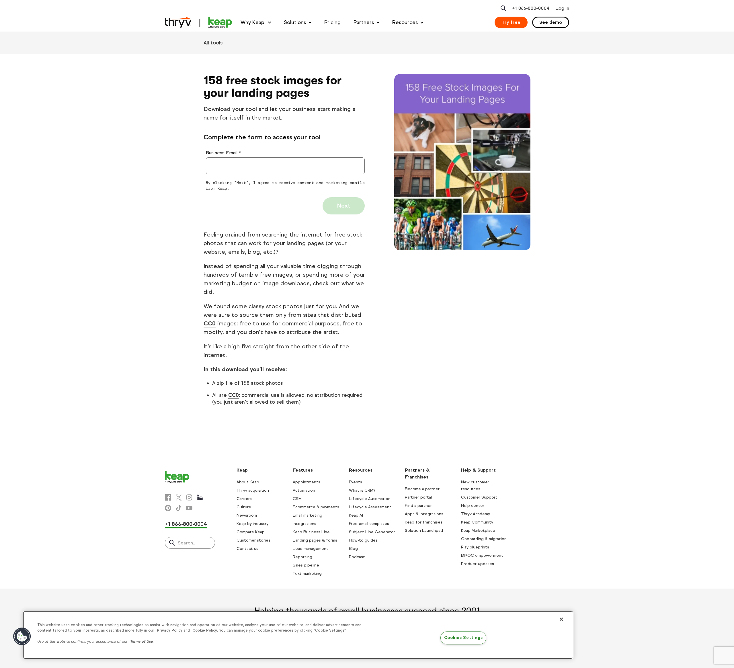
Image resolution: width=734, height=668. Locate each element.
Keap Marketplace (478, 530)
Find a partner (418, 505)
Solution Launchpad (424, 530)
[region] (298, 635)
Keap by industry (252, 523)
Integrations (304, 523)
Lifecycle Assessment (370, 507)
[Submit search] (172, 543)
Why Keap (253, 22)
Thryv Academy (475, 513)
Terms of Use (141, 641)
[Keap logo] (198, 22)
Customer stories (253, 540)
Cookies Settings (463, 637)
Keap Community (477, 522)
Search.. (186, 543)
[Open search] (503, 8)
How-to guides (363, 540)
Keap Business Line (311, 532)
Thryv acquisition (253, 490)
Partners (364, 22)
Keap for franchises (423, 522)
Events (355, 482)
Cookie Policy (204, 630)
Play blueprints (475, 547)
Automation (304, 490)
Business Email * (223, 152)
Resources (405, 22)
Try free (511, 22)
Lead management (310, 548)
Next (343, 205)
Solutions (295, 22)
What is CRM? (362, 490)
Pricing (332, 22)
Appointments (306, 482)
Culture (244, 507)
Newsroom (247, 515)
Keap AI (356, 515)
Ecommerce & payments (316, 507)
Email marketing (307, 515)
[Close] (561, 619)
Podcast (357, 556)
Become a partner (422, 489)
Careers (244, 498)
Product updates (477, 563)
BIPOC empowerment (482, 555)
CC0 (210, 323)
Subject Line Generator (372, 532)
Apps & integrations (424, 513)
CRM (297, 498)
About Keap (248, 482)
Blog (353, 548)
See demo (550, 22)
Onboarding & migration (484, 538)
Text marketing (307, 573)
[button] (22, 636)
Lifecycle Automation (370, 498)
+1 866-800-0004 (186, 524)
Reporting (302, 556)
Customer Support (479, 497)
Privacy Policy (169, 630)
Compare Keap (251, 532)
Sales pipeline (306, 565)
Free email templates (369, 523)
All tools (213, 43)
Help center (472, 505)
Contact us (247, 548)
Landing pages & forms (315, 540)
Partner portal (418, 497)
